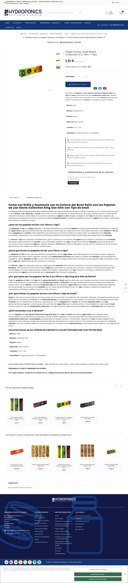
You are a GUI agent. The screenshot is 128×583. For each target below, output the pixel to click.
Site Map (58, 548)
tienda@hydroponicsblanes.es (18, 530)
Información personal (83, 516)
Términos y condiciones (63, 521)
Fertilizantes (39, 531)
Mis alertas (79, 529)
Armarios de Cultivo (42, 520)
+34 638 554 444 (13, 534)
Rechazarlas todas (97, 574)
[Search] (80, 13)
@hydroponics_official (70, 42)
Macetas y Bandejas (42, 537)
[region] (64, 574)
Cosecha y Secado (41, 526)
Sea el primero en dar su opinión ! (20, 488)
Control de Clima (41, 523)
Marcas (57, 551)
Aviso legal (59, 518)
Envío (57, 516)
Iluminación (39, 534)
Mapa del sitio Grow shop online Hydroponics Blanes (64, 543)
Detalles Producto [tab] (34, 197)
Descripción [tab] (14, 197)
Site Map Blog (60, 553)
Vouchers (79, 527)
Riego (37, 539)
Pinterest (105, 88)
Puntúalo (73, 183)
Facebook (95, 88)
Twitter (100, 88)
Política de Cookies (62, 531)
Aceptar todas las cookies (98, 579)
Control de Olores (41, 542)
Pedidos (78, 518)
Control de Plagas (41, 529)
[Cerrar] (125, 574)
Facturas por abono (83, 521)
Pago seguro (59, 529)
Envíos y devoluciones (62, 534)
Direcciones (80, 524)
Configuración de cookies (98, 569)
